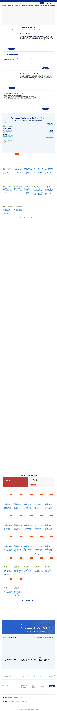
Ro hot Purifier (20, 697)
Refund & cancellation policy (24, 684)
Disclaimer (22, 688)
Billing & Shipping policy (24, 685)
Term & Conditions (23, 687)
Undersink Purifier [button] (10, 5)
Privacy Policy (22, 686)
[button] (11, 49)
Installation (33, 688)
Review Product (39, 637)
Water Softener (4, 684)
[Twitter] (42, 690)
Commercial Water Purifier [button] (44, 5)
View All (53, 637)
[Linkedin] (45, 690)
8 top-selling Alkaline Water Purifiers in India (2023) (44, 660)
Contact (33, 685)
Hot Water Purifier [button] (17, 5)
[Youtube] (44, 690)
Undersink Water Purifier (30, 74)
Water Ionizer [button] (37, 5)
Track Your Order (34, 687)
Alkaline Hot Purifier (10, 697)
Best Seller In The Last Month (11, 490)
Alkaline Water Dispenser (11, 701)
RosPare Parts (52, 5)
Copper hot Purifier (15, 697)
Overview (33, 686)
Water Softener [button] (30, 5)
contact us (44, 631)
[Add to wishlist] (7, 165)
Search (42, 3)
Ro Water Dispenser (24, 701)
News (35, 637)
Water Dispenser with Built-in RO (16, 93)
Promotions (49, 637)
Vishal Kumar (8, 662)
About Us (33, 684)
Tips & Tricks (44, 637)
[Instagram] (47, 690)
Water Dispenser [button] (24, 5)
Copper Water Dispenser (18, 701)
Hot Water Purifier (11, 54)
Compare (9, 165)
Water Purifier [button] (3, 5)
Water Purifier (25, 34)
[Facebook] (40, 690)
